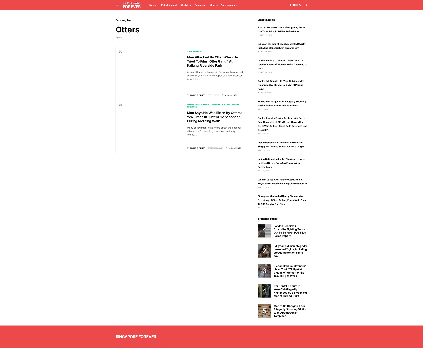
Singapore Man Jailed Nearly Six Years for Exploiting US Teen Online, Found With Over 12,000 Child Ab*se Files (282, 200)
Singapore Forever (136, 336)
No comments (230, 95)
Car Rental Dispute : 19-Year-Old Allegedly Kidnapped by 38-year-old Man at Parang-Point (281, 85)
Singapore (197, 51)
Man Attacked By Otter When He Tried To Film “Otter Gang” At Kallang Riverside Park (212, 61)
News (189, 51)
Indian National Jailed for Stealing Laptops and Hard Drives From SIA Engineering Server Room (281, 163)
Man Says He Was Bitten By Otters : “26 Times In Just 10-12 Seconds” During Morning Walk (215, 117)
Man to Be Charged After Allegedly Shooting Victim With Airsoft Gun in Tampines (290, 311)
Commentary (215, 104)
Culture (226, 104)
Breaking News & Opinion (198, 104)
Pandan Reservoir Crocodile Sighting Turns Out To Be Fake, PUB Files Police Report (290, 231)
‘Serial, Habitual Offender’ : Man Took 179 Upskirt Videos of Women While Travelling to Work (282, 64)
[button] (117, 5)
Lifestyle (235, 104)
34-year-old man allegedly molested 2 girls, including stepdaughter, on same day (290, 251)
